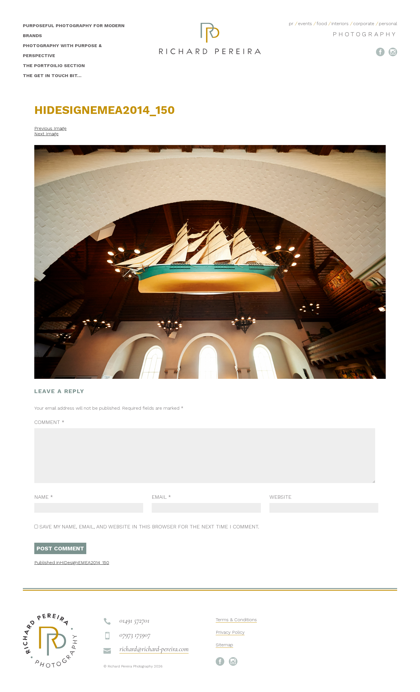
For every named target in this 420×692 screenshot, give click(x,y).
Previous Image (50, 128)
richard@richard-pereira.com (154, 649)
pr (291, 23)
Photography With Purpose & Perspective (62, 50)
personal (388, 23)
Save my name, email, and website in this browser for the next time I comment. (149, 527)
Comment (49, 422)
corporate (363, 23)
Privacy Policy (230, 632)
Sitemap (224, 644)
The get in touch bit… (52, 75)
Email (161, 497)
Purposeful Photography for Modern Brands (74, 30)
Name (43, 497)
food (322, 23)
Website (280, 497)
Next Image (46, 133)
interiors (340, 23)
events (305, 23)
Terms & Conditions (236, 619)
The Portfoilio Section (54, 65)
